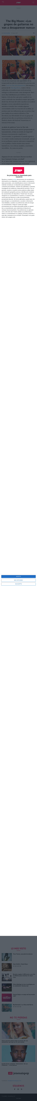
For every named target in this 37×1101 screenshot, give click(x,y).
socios (14, 179)
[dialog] (18, 550)
